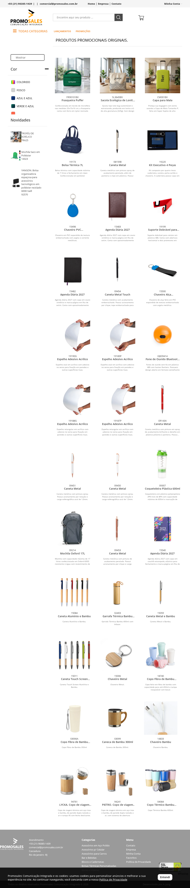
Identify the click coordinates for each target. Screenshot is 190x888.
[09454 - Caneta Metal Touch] (117, 270)
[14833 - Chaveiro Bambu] (161, 718)
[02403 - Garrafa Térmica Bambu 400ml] (117, 592)
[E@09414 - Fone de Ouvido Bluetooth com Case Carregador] (162, 334)
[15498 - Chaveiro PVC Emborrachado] (72, 205)
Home (91, 3)
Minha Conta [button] (172, 3)
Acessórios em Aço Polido (96, 845)
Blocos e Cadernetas (93, 861)
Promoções (83, 31)
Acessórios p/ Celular (93, 849)
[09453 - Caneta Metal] (117, 528)
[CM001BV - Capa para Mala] (162, 75)
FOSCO (21, 90)
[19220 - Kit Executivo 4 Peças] (162, 140)
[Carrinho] (158, 17)
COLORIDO (23, 82)
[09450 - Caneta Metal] (117, 464)
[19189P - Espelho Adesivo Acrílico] (117, 334)
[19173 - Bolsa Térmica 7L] (72, 140)
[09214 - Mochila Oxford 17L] (72, 528)
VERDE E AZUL (25, 106)
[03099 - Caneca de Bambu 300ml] (117, 718)
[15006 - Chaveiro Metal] (117, 655)
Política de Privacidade (138, 861)
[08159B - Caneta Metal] (117, 140)
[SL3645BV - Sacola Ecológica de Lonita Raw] (117, 75)
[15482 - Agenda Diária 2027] (72, 270)
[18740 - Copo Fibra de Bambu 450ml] (161, 655)
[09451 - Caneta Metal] (72, 464)
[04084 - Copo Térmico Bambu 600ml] (161, 781)
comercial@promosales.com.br (59, 3)
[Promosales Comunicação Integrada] (26, 17)
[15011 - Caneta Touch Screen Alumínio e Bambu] (74, 655)
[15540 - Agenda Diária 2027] (162, 528)
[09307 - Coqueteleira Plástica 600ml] (162, 464)
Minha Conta (133, 853)
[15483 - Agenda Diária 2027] (117, 205)
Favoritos (131, 857)
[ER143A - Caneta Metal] (162, 399)
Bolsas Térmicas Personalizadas (99, 866)
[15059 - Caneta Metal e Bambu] (161, 592)
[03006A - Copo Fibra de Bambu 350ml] (74, 718)
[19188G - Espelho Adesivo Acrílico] (72, 399)
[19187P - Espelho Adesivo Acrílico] (117, 399)
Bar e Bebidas (89, 857)
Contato (116, 3)
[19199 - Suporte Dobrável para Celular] (162, 205)
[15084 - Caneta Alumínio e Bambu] (74, 592)
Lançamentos (62, 31)
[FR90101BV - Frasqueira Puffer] (72, 75)
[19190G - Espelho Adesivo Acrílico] (72, 334)
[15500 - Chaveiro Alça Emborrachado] (162, 270)
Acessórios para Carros (94, 853)
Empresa (103, 3)
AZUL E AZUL (24, 98)
